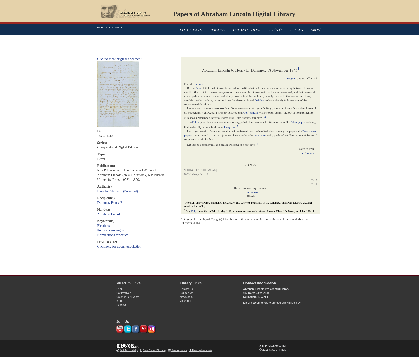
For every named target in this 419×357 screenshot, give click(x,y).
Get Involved (123, 293)
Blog (119, 300)
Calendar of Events (127, 296)
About (316, 30)
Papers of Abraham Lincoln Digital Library (234, 13)
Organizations (247, 30)
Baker (198, 88)
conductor (260, 135)
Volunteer (185, 300)
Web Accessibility (129, 350)
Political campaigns (110, 230)
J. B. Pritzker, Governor (272, 345)
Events (275, 30)
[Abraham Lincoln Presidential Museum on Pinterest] (143, 328)
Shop (119, 289)
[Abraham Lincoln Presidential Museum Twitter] (127, 328)
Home (100, 27)
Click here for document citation (119, 246)
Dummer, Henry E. (110, 202)
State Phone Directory (154, 350)
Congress (229, 127)
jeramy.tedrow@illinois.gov (285, 302)
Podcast (121, 304)
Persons (217, 30)
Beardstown (251, 192)
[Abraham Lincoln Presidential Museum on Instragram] (151, 328)
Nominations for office (112, 235)
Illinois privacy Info (202, 350)
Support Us (186, 293)
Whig (193, 211)
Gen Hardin (250, 112)
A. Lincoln (307, 153)
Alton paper (298, 122)
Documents (115, 27)
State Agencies (179, 350)
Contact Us (186, 289)
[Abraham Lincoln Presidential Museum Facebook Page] (135, 328)
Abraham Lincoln (109, 214)
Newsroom (186, 296)
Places (296, 30)
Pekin (195, 122)
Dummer (197, 84)
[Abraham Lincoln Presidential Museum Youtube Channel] (119, 328)
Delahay (260, 100)
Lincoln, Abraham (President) (117, 191)
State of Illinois (277, 349)
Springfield (290, 78)
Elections (103, 226)
